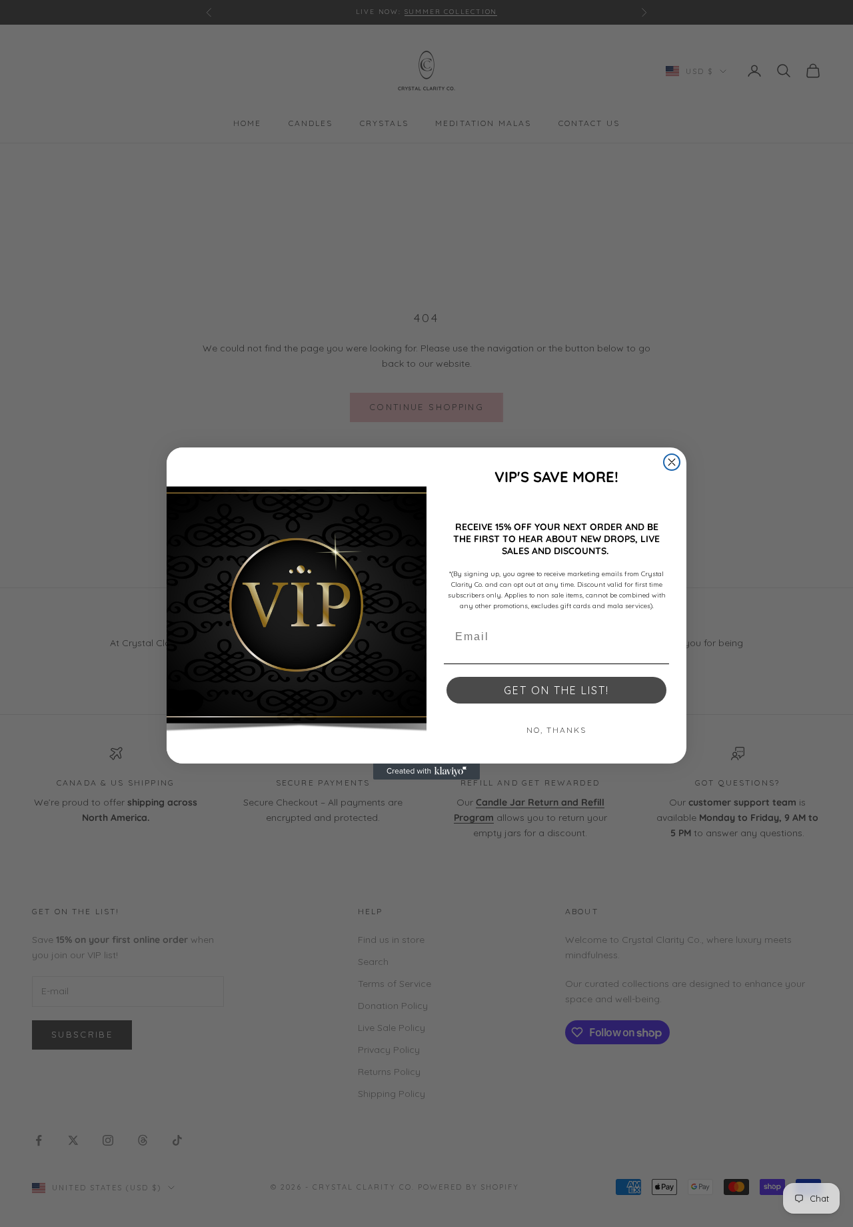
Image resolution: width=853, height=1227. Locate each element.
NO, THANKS (556, 730)
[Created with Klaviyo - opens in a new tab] (426, 772)
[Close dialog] (672, 462)
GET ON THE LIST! (556, 690)
